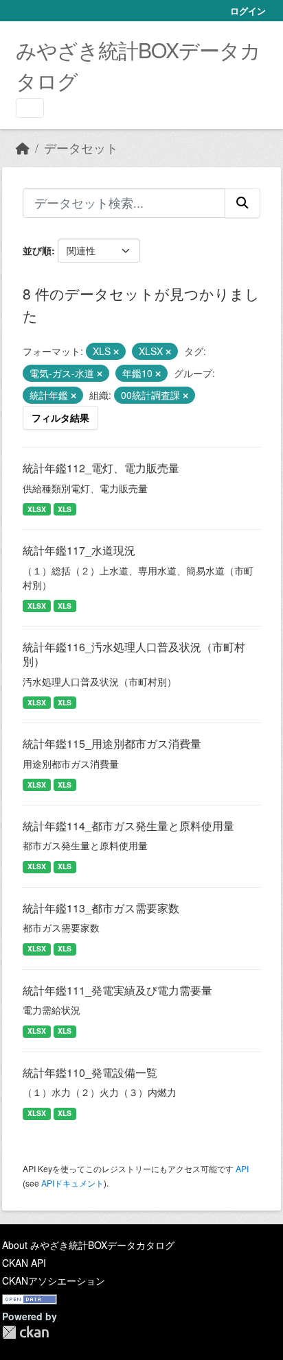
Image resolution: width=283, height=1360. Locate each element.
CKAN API (24, 1263)
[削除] (116, 351)
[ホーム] (23, 147)
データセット (81, 147)
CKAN (25, 1332)
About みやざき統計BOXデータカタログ (88, 1245)
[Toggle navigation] (30, 108)
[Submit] (242, 203)
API (242, 1168)
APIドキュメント (72, 1183)
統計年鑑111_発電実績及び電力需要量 (117, 990)
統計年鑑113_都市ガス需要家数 (101, 908)
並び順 (37, 250)
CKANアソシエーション (53, 1280)
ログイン (248, 10)
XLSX (36, 509)
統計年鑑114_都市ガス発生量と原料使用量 (128, 826)
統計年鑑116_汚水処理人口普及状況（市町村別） (134, 654)
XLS (64, 509)
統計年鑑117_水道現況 (79, 550)
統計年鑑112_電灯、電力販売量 (101, 468)
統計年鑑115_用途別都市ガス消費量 (112, 743)
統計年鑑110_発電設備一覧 (90, 1072)
